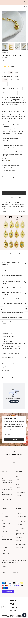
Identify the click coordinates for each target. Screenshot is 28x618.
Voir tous (18, 511)
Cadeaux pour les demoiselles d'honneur (21, 543)
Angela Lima (4, 482)
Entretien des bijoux (8, 357)
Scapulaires (18, 487)
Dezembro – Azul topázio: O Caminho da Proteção (12, 322)
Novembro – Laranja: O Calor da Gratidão (12, 317)
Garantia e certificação (10, 363)
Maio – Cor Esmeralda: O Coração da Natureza (13, 287)
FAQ (3, 528)
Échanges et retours (6, 534)
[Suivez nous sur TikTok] (3, 503)
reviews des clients (6, 523)
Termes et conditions (6, 544)
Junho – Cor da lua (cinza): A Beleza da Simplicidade (11, 293)
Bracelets (18, 489)
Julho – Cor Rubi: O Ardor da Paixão (11, 298)
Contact (3, 526)
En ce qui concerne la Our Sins (7, 520)
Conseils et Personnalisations (10, 353)
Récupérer (4, 536)
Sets (17, 476)
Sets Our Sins (19, 513)
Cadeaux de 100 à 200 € (21, 525)
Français (14, 572)
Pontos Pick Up (8, 370)
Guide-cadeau (5, 513)
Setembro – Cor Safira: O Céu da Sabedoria (12, 308)
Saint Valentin (19, 537)
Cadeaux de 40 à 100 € (21, 521)
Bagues (17, 479)
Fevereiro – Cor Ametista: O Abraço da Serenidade (11, 269)
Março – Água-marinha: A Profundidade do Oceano (12, 276)
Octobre (19, 88)
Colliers (17, 484)
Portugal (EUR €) (6, 572)
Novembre (5, 92)
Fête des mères (19, 547)
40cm (4, 72)
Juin (15, 84)
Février (11, 79)
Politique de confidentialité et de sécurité (6, 549)
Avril (4, 84)
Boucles (17, 482)
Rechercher (18, 495)
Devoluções (8, 366)
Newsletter (4, 511)
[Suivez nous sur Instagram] (7, 500)
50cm (10, 72)
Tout (17, 474)
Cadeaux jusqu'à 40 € (20, 519)
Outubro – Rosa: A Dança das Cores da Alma (12, 312)
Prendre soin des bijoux (7, 542)
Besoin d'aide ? (22, 211)
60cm (16, 72)
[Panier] (25, 7)
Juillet (21, 84)
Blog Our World (5, 516)
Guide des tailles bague (7, 539)
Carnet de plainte (5, 553)
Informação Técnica (7, 333)
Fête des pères (19, 540)
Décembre (14, 92)
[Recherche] (5, 7)
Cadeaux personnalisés (21, 516)
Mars (18, 79)
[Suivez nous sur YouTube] (10, 500)
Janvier (5, 79)
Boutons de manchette (21, 492)
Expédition (4, 531)
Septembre (11, 88)
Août (4, 88)
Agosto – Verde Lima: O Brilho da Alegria (12, 303)
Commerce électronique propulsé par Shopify (15, 576)
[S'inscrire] (24, 566)
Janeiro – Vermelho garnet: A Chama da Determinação (11, 263)
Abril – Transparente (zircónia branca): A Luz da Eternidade (13, 282)
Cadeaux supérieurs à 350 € (20, 534)
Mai (10, 84)
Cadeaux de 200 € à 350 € (20, 529)
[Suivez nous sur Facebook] (3, 500)
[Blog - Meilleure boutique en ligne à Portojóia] (14, 599)
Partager (4, 211)
